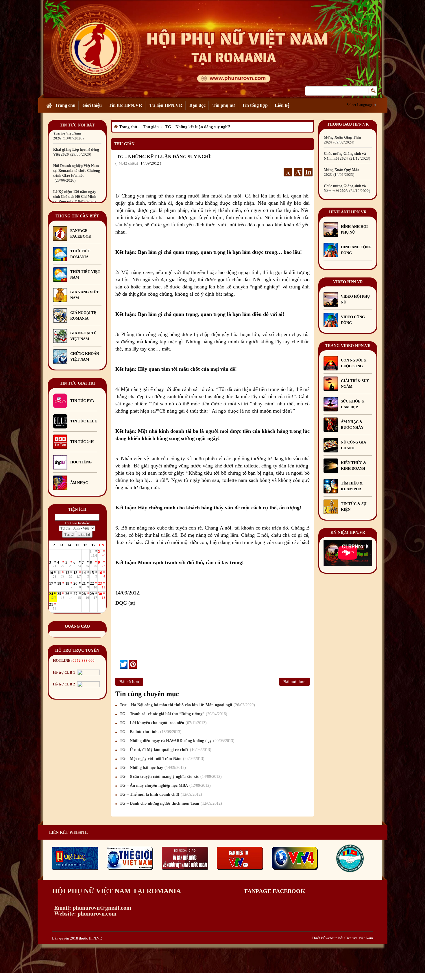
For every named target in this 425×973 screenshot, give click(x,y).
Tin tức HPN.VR (125, 105)
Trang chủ (65, 105)
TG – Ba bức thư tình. (150, 732)
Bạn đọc (197, 105)
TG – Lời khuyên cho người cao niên (162, 723)
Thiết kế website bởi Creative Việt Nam (342, 938)
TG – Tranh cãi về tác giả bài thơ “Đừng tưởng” (173, 714)
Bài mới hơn (294, 681)
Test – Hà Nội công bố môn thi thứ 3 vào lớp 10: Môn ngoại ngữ (187, 705)
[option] (77, 147)
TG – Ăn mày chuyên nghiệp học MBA (164, 785)
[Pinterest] (133, 664)
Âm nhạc (79, 482)
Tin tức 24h (82, 441)
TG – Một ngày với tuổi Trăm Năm (161, 758)
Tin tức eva (82, 400)
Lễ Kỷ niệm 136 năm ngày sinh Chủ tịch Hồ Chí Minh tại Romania (74, 170)
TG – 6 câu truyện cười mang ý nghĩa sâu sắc (170, 776)
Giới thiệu (92, 105)
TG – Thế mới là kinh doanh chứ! (160, 794)
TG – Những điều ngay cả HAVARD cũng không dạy (176, 741)
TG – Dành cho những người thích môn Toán (170, 803)
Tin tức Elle (83, 421)
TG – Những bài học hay (152, 767)
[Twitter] (124, 664)
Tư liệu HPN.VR (165, 105)
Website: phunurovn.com (84, 913)
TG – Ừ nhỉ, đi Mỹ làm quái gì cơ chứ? (165, 750)
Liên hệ (282, 105)
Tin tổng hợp (255, 105)
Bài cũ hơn (129, 681)
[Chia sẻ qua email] (117, 664)
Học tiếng (81, 462)
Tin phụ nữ (223, 105)
